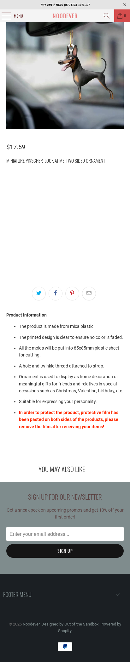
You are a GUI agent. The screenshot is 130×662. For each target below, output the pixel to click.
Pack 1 (16, 190)
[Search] (107, 15)
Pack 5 (85, 190)
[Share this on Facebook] (55, 293)
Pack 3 (62, 190)
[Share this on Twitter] (39, 293)
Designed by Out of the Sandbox (69, 624)
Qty (9, 224)
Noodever (65, 16)
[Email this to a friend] (89, 293)
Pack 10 (18, 207)
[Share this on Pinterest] (72, 293)
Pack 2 (39, 190)
